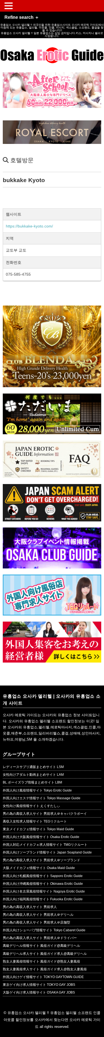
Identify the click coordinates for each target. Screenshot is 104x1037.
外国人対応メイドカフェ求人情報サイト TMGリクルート (45, 845)
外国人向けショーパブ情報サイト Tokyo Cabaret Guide (44, 930)
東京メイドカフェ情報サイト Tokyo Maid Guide (38, 829)
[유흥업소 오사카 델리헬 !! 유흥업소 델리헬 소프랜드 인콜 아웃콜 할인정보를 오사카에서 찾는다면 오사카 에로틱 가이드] (52, 51)
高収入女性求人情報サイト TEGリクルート (35, 821)
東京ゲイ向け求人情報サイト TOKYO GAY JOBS (39, 985)
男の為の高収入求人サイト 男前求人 (30, 907)
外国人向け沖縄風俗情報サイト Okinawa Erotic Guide (43, 884)
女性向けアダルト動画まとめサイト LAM (33, 775)
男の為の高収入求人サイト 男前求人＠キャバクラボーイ (45, 814)
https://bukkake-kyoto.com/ (29, 226)
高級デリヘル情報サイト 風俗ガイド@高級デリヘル (41, 946)
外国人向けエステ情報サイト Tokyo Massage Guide (41, 798)
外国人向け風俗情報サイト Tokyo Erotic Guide (37, 790)
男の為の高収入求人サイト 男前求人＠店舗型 (36, 922)
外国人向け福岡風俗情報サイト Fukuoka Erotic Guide (43, 899)
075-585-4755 (18, 274)
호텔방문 (22, 160)
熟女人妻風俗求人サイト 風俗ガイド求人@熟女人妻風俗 (45, 969)
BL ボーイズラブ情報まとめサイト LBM (32, 782)
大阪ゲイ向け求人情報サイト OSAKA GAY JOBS (39, 992)
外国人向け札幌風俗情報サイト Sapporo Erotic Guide (43, 876)
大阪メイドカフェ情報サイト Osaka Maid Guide (39, 868)
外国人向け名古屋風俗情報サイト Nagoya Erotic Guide (44, 891)
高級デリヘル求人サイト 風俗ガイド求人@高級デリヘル (45, 954)
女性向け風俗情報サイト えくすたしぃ (31, 806)
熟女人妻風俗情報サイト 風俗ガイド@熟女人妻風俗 (41, 961)
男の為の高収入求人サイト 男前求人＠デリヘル (38, 915)
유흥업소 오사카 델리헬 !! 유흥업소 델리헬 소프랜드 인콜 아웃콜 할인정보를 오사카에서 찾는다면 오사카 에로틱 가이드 (52, 1020)
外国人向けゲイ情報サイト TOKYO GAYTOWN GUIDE (43, 977)
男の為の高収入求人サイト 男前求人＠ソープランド (41, 860)
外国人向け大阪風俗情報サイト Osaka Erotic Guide (41, 837)
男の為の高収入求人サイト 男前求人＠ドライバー (40, 938)
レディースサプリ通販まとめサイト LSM (33, 767)
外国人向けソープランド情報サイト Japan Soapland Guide (47, 852)
